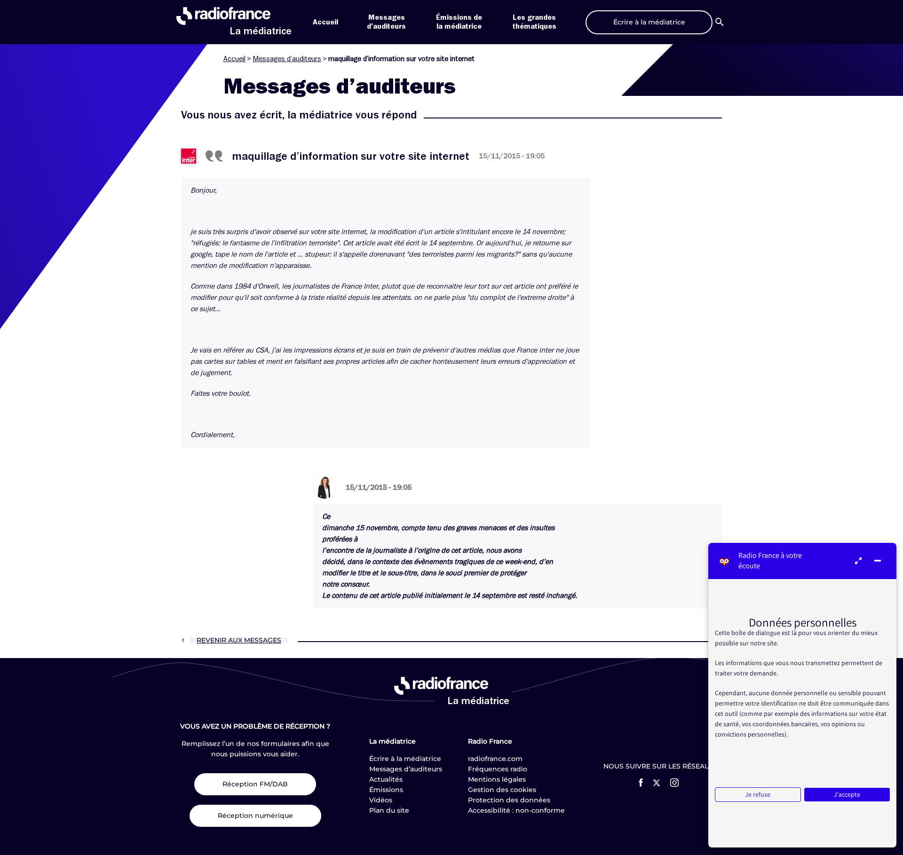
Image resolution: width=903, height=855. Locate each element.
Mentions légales (497, 779)
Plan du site (389, 810)
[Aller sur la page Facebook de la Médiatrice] (641, 782)
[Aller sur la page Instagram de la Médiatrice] (674, 782)
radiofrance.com (495, 758)
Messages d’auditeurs (287, 59)
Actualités (386, 779)
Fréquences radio (497, 769)
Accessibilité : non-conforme (516, 810)
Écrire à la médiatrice (405, 758)
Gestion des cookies (502, 789)
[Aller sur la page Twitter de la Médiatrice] (656, 782)
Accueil (325, 22)
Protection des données (509, 800)
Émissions (386, 789)
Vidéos (380, 800)
